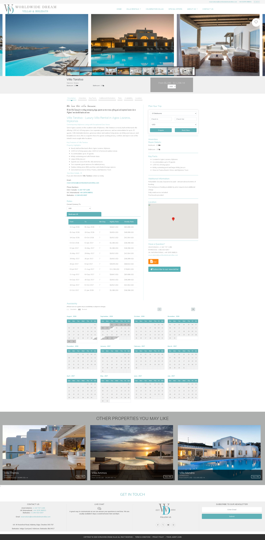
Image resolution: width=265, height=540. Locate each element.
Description (71, 98)
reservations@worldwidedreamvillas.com (223, 2)
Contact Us (207, 9)
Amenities (82, 98)
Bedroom (70, 85)
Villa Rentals (133, 9)
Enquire (161, 130)
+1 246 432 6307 (81, 195)
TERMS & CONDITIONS (143, 537)
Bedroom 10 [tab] (73, 214)
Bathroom (96, 85)
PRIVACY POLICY (158, 537)
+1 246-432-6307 (37, 513)
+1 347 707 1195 (83, 190)
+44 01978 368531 (245, 2)
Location (138, 98)
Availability (128, 98)
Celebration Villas (155, 9)
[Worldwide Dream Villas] (30, 9)
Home (119, 9)
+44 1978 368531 (86, 192)
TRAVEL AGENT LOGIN (173, 537)
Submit (232, 516)
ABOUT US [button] (191, 9)
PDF (155, 262)
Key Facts (92, 98)
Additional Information (107, 98)
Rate (120, 98)
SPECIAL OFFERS (175, 9)
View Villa (80, 477)
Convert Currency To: (74, 204)
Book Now (186, 130)
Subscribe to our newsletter (165, 269)
